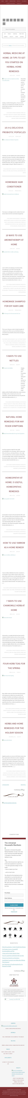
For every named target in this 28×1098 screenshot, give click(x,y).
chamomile (6, 652)
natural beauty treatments (8, 290)
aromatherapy (7, 220)
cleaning (12, 220)
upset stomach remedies (21, 776)
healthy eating (14, 170)
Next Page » (23, 784)
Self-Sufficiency (19, 339)
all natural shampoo (9, 341)
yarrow (24, 591)
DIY (14, 220)
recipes (24, 172)
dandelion (14, 710)
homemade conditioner (10, 224)
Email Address (8, 898)
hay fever (10, 466)
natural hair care (18, 405)
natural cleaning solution (20, 290)
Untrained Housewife (14, 11)
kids (25, 170)
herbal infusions (18, 773)
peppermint (13, 776)
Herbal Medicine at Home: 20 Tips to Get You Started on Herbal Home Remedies (14, 62)
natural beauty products (20, 288)
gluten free (7, 170)
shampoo (24, 346)
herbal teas (8, 589)
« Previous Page (5, 784)
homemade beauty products (20, 222)
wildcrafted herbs (22, 407)
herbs (10, 342)
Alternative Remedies (16, 112)
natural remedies (22, 118)
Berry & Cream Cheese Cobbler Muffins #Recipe (13, 1045)
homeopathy (15, 468)
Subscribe (14, 905)
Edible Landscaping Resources (13, 1028)
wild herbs (23, 589)
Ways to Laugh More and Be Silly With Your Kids (13, 955)
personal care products (17, 346)
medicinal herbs (14, 118)
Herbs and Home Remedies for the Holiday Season (14, 728)
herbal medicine (8, 116)
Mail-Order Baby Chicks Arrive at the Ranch (13, 1036)
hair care (24, 220)
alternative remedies (8, 531)
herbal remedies (15, 116)
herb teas (20, 403)
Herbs (22, 112)
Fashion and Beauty (16, 218)
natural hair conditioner (20, 224)
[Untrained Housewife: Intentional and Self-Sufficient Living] (14, 987)
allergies (6, 466)
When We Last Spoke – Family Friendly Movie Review (14, 947)
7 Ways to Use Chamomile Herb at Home (14, 605)
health (5, 222)
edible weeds (15, 403)
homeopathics (23, 531)
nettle (8, 407)
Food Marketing (17, 789)
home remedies (22, 116)
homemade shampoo (14, 344)
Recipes (10, 168)
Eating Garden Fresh (21, 168)
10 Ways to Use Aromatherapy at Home (14, 240)
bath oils (11, 286)
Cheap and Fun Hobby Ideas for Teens (10, 953)
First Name (7, 892)
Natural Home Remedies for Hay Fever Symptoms (14, 421)
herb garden (23, 114)
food (4, 170)
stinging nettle (14, 407)
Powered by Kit (14, 911)
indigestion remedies (17, 774)
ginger (9, 773)
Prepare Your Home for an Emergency (10, 958)
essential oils (19, 220)
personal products (22, 226)
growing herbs (17, 114)
